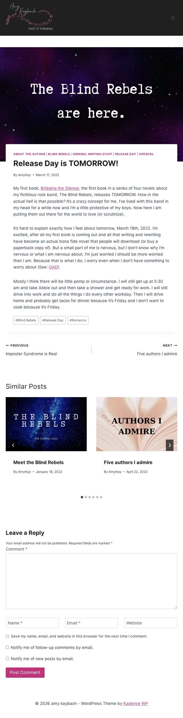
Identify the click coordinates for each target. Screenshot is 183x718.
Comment (17, 549)
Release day (125, 154)
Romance (78, 320)
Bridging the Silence (60, 188)
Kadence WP (135, 703)
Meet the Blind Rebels (38, 462)
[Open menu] (172, 17)
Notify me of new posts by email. (42, 658)
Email (74, 623)
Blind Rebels (59, 154)
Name (15, 623)
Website (134, 623)
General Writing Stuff (92, 154)
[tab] (82, 497)
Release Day (53, 320)
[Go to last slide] (13, 445)
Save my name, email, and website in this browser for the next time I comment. (79, 636)
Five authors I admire (157, 350)
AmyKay (24, 175)
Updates (146, 154)
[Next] (169, 445)
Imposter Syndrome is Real (31, 350)
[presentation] (46, 424)
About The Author (29, 154)
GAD (53, 267)
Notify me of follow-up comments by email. (52, 647)
